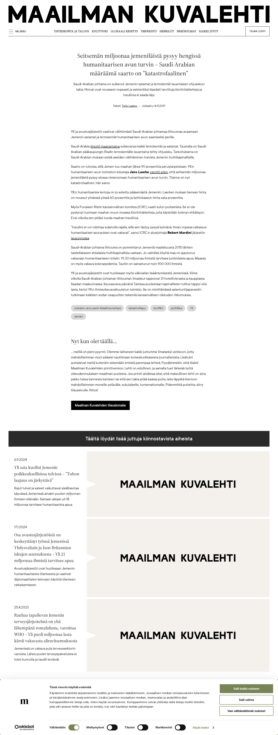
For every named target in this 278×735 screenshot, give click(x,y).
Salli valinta (246, 699)
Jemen (78, 316)
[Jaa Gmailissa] (133, 122)
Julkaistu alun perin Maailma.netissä (97, 308)
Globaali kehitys (124, 31)
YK (191, 308)
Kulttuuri (100, 31)
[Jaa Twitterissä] (121, 122)
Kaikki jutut (208, 31)
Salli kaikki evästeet (246, 688)
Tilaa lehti (257, 31)
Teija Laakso (129, 106)
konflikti (158, 308)
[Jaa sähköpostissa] (157, 122)
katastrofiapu (137, 308)
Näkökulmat (186, 31)
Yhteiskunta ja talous (71, 31)
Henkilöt (167, 31)
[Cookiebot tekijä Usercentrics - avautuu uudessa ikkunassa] (24, 727)
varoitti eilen (159, 172)
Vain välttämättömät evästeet (246, 711)
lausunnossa (80, 238)
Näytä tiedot (201, 727)
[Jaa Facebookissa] (145, 122)
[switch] (112, 727)
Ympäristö (149, 31)
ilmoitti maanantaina (105, 146)
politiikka (176, 308)
